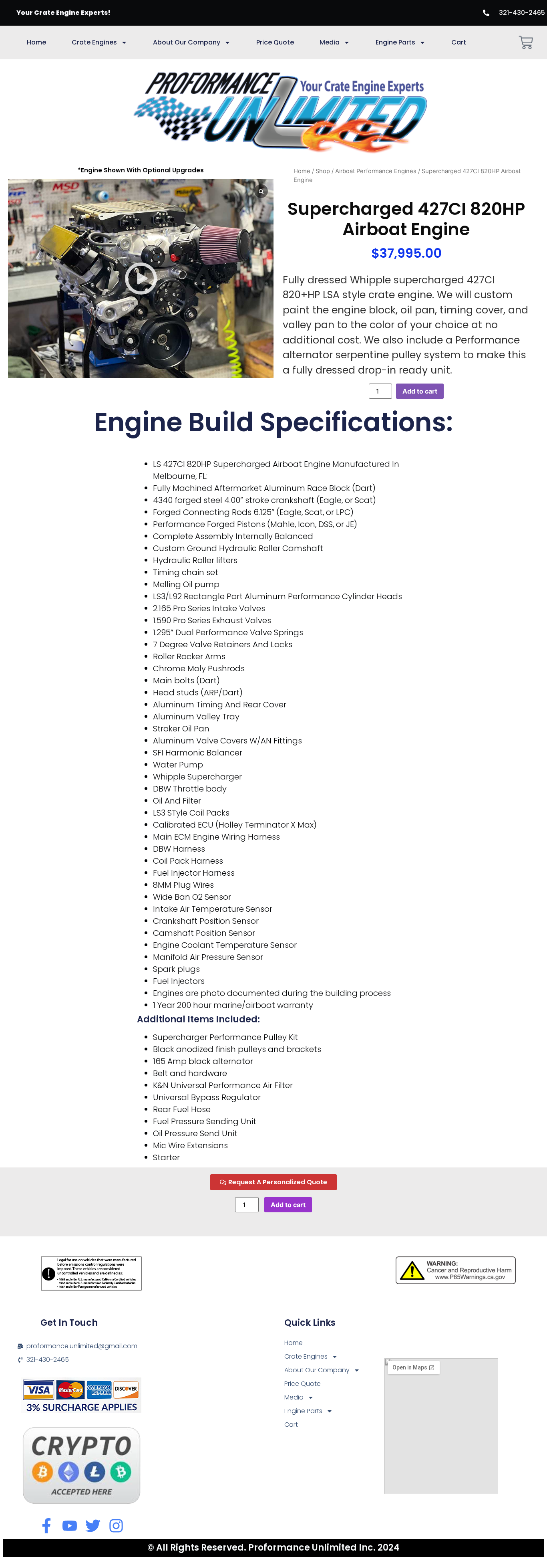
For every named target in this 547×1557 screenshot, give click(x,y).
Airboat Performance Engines (375, 171)
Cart (458, 42)
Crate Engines (94, 42)
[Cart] (526, 42)
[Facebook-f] (46, 1525)
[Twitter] (93, 1525)
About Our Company (186, 42)
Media (330, 42)
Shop (323, 171)
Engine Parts (395, 42)
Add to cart (419, 391)
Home (36, 42)
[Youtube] (69, 1525)
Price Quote (275, 42)
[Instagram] (116, 1525)
